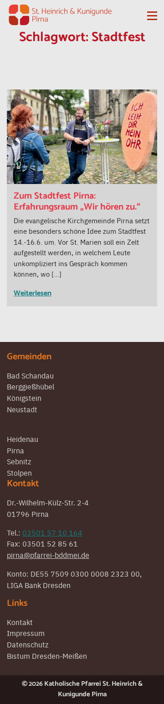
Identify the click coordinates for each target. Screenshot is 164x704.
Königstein (24, 398)
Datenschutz (27, 644)
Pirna (15, 450)
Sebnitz (19, 461)
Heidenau (22, 439)
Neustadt (22, 409)
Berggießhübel (30, 386)
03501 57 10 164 (52, 532)
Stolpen (19, 473)
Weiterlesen (32, 293)
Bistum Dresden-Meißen (47, 656)
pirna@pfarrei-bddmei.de (48, 555)
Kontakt (20, 622)
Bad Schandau (30, 375)
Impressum (26, 633)
